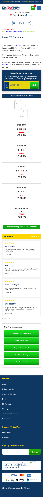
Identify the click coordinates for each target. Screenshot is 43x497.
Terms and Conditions (10, 414)
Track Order (14, 23)
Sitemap (5, 409)
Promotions (6, 419)
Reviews (5, 399)
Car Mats (18, 45)
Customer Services (9, 394)
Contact (21, 23)
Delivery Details (8, 389)
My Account (6, 404)
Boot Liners (6, 432)
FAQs (29, 23)
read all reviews (8, 318)
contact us (6, 65)
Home (4, 384)
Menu (39, 8)
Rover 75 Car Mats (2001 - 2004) (22, 96)
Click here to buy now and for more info (21, 227)
